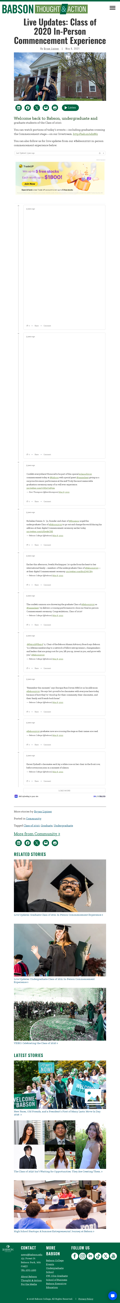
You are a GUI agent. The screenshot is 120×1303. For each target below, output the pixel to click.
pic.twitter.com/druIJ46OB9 (79, 571)
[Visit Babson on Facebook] (75, 1257)
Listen (72, 107)
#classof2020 (85, 474)
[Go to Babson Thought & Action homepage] (45, 9)
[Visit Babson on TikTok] (98, 1257)
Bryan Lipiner (51, 48)
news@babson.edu (31, 1254)
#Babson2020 (55, 524)
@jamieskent (82, 477)
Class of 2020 (32, 825)
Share (37, 326)
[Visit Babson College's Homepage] (8, 1251)
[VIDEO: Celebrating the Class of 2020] (60, 1014)
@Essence (74, 521)
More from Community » (37, 833)
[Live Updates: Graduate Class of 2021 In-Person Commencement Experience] (60, 885)
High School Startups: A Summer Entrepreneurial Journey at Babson (53, 1231)
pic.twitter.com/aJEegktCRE (39, 531)
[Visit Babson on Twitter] (106, 1257)
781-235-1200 (28, 1270)
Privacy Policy (85, 1298)
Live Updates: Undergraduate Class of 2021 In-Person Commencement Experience (54, 981)
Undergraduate (63, 825)
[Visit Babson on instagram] (83, 1257)
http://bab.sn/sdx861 (85, 134)
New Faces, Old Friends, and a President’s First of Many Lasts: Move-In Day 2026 (57, 1113)
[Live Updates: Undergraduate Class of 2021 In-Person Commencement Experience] (60, 950)
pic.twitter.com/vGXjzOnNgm (40, 488)
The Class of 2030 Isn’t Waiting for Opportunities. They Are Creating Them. (57, 1171)
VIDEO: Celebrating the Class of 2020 (35, 1043)
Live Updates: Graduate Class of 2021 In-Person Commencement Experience (57, 914)
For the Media (29, 1284)
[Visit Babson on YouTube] (114, 1257)
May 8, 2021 (64, 492)
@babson (54, 477)
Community (33, 818)
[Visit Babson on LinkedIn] (91, 1257)
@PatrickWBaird (35, 644)
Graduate (47, 825)
